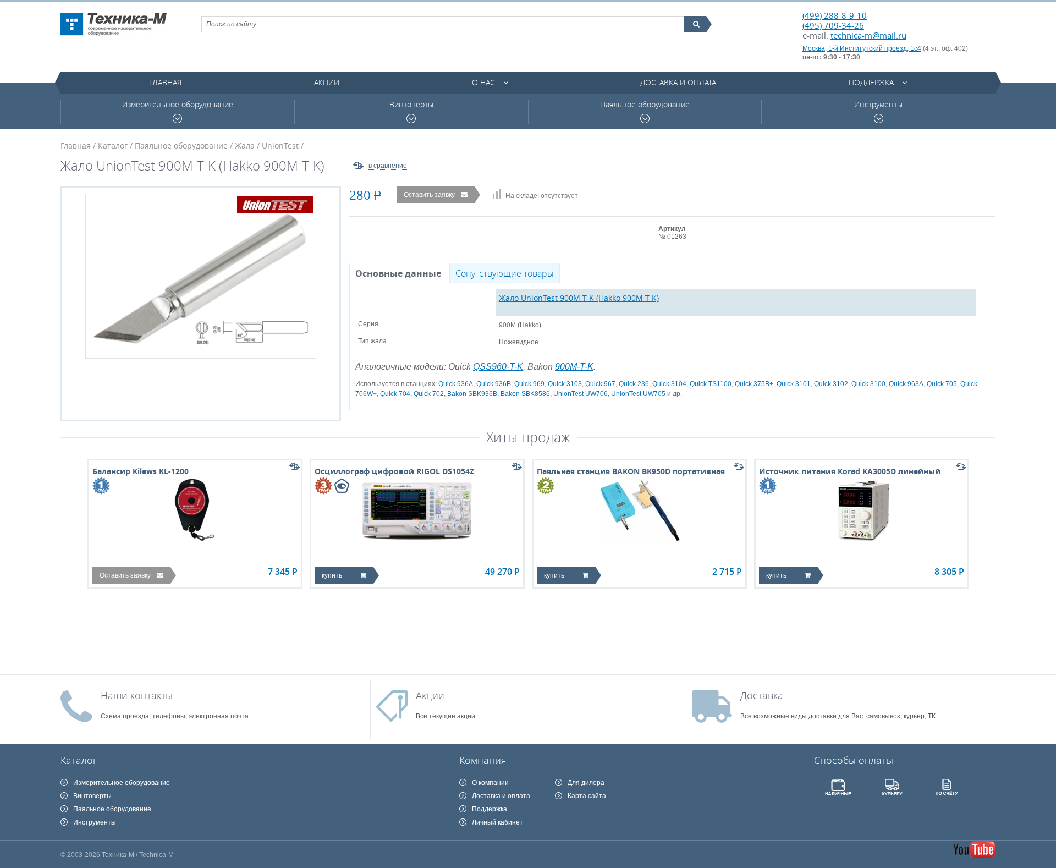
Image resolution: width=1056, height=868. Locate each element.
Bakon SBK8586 (525, 394)
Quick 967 (600, 384)
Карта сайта (587, 796)
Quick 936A (455, 384)
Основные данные (398, 273)
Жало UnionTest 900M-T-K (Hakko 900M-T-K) (579, 298)
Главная (165, 82)
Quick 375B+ (754, 384)
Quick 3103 (565, 384)
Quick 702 (429, 394)
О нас (483, 82)
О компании (490, 783)
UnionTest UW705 (638, 394)
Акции (326, 82)
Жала (245, 145)
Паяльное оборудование (645, 104)
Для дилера (586, 783)
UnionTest (280, 145)
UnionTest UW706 (580, 394)
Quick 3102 (831, 384)
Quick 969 (529, 384)
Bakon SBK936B (472, 394)
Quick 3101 (794, 384)
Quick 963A (906, 384)
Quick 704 (395, 394)
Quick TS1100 (711, 384)
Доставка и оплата (678, 82)
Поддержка (871, 82)
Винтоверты (411, 104)
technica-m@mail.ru (868, 35)
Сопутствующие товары (504, 273)
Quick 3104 (669, 384)
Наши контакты (137, 695)
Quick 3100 (868, 384)
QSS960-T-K (498, 366)
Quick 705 (942, 384)
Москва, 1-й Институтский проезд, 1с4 (861, 48)
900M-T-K (574, 366)
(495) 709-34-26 (833, 25)
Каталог (113, 145)
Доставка (761, 695)
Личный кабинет (497, 822)
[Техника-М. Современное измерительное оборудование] (114, 24)
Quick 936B (493, 384)
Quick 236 (634, 384)
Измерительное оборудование (177, 104)
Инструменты (878, 104)
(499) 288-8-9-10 (834, 15)
